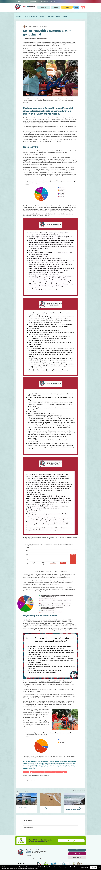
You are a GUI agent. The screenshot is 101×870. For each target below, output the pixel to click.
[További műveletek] (77, 26)
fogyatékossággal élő (53, 16)
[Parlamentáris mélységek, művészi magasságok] (74, 799)
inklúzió (42, 16)
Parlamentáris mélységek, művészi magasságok (74, 808)
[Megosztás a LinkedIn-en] (31, 780)
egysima (41, 772)
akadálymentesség (44, 775)
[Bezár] (99, 867)
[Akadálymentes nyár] (50, 799)
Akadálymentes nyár (48, 808)
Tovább (65, 16)
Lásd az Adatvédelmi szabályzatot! (29, 868)
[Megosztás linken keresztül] (34, 780)
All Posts (18, 16)
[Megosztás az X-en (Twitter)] (27, 780)
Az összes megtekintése (79, 790)
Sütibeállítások (84, 867)
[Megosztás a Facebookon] (24, 780)
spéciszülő (49, 772)
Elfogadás (94, 867)
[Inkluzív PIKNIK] (26, 799)
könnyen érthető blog (30, 16)
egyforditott (33, 772)
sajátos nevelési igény (60, 772)
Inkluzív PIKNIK (22, 808)
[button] (43, 7)
